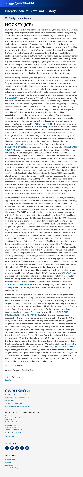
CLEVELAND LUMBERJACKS (18, 284)
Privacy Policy (19, 403)
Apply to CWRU (10, 459)
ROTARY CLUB (33, 315)
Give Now (8, 462)
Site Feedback (9, 436)
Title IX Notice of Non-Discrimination (17, 406)
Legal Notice (9, 403)
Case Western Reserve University (20, 395)
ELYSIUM (13, 98)
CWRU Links (10, 456)
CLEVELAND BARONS (15, 147)
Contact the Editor (16, 433)
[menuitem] (41, 459)
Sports (8, 380)
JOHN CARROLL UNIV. (65, 347)
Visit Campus (9, 465)
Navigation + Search (17, 19)
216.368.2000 (9, 400)
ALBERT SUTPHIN (43, 124)
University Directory (11, 468)
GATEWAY (66, 273)
